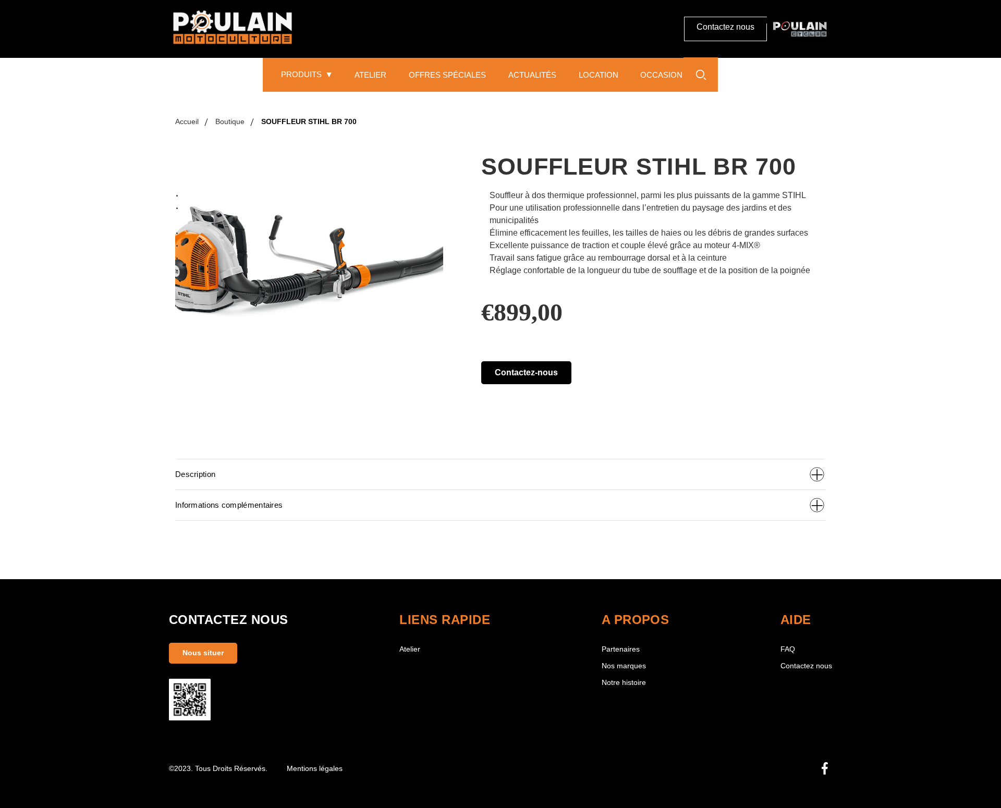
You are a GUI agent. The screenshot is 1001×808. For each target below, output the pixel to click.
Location (598, 74)
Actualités (532, 74)
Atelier (409, 649)
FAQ (787, 649)
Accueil (187, 121)
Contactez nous (725, 26)
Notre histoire (624, 683)
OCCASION (661, 74)
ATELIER (370, 74)
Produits (301, 74)
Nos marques (624, 666)
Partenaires (621, 649)
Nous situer (203, 653)
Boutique (230, 121)
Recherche (700, 74)
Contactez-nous (526, 372)
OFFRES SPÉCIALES (447, 74)
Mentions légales (315, 769)
